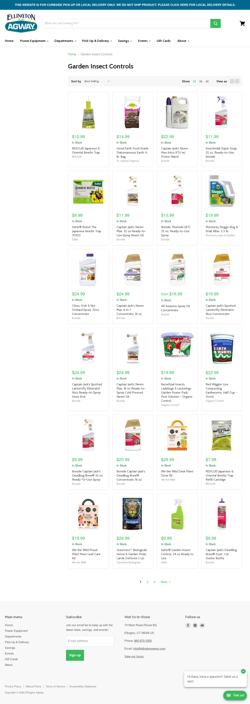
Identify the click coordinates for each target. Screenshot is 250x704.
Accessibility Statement (82, 686)
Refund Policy (33, 686)
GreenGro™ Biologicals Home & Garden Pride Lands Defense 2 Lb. (132, 554)
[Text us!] (235, 696)
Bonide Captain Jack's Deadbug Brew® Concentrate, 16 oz (131, 475)
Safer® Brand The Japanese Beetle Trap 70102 (86, 231)
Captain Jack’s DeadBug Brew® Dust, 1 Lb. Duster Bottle (221, 554)
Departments (64, 41)
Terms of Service (55, 686)
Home (9, 41)
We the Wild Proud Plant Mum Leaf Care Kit (86, 554)
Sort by (76, 81)
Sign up (75, 655)
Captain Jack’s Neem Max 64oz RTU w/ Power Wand (174, 152)
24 (194, 81)
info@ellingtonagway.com (149, 648)
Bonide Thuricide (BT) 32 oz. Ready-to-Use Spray (175, 231)
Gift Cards (164, 41)
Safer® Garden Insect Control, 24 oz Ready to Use (177, 554)
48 (207, 81)
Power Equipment (33, 41)
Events (143, 41)
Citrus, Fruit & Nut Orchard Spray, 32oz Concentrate (85, 310)
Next (164, 582)
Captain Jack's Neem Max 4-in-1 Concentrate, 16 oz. (130, 310)
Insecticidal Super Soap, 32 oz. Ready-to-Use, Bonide (221, 152)
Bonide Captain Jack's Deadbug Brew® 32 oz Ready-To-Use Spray (87, 475)
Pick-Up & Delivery (96, 41)
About (182, 41)
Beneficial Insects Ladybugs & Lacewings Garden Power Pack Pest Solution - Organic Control (176, 392)
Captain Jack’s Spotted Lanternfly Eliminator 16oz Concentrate (221, 310)
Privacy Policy (13, 686)
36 (200, 81)
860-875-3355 (143, 640)
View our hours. (134, 656)
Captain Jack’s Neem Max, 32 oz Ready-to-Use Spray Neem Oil (131, 231)
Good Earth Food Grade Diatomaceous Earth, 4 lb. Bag (132, 152)
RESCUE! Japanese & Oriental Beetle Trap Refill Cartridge (219, 475)
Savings (124, 41)
